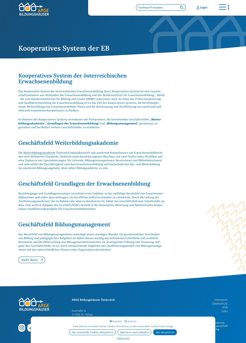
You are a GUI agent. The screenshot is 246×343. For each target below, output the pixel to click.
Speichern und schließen (134, 332)
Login (203, 7)
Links (225, 311)
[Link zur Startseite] (53, 9)
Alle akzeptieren (165, 332)
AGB (225, 307)
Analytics (131, 321)
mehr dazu (29, 260)
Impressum (221, 299)
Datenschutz (220, 303)
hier (171, 326)
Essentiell (117, 321)
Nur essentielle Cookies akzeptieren (92, 332)
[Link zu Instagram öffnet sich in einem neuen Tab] (21, 327)
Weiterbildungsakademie (39, 152)
